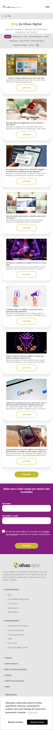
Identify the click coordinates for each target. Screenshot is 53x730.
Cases (25, 37)
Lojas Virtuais (25, 41)
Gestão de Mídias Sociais (18, 648)
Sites (10, 595)
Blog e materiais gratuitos (16, 669)
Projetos (8, 658)
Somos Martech (11, 664)
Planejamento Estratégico (18, 626)
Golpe (7, 687)
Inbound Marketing (15, 630)
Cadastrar (26, 546)
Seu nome (7, 504)
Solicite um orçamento (14, 681)
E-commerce (13, 604)
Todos (7, 37)
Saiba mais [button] (32, 712)
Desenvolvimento (35, 37)
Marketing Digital (37, 41)
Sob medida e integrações (18, 599)
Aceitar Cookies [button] (37, 722)
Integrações (13, 41)
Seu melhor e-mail (10, 516)
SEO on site (12, 643)
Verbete (31, 45)
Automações (17, 37)
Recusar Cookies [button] (15, 722)
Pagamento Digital (20, 45)
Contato (8, 675)
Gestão (46, 37)
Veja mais (27, 474)
